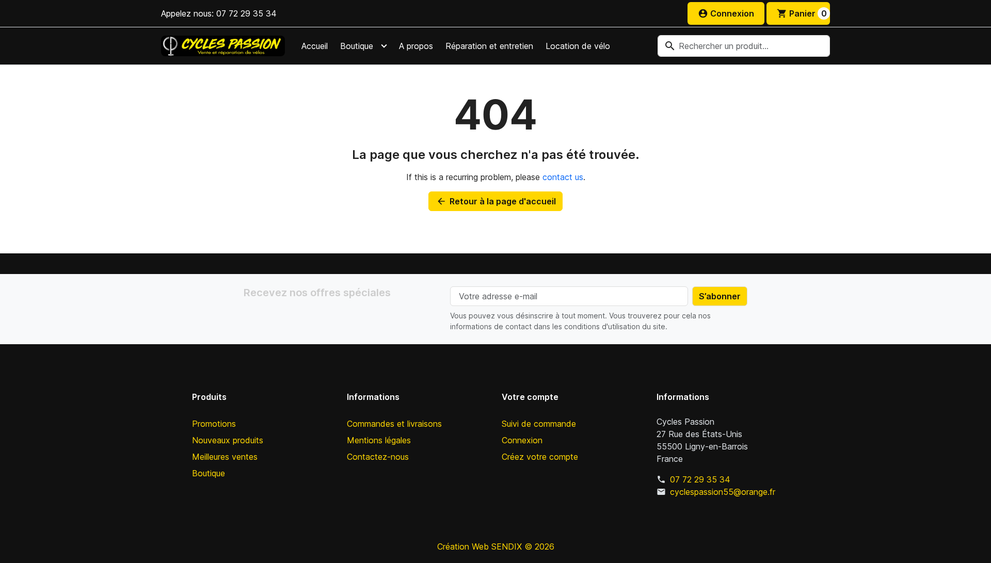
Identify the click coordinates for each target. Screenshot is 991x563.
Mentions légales (379, 440)
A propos (416, 46)
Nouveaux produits (227, 440)
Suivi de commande (539, 424)
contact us (562, 177)
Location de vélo (578, 46)
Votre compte (530, 397)
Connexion (522, 440)
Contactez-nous (378, 457)
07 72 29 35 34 (700, 479)
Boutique (356, 46)
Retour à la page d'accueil (496, 201)
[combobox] (744, 46)
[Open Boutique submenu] (384, 45)
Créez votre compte (540, 457)
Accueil (314, 46)
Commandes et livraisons (394, 424)
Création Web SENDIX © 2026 (495, 546)
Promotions (214, 424)
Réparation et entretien (489, 46)
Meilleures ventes (225, 457)
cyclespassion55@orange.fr (722, 492)
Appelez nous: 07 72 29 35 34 (219, 13)
